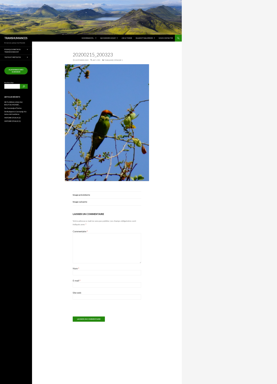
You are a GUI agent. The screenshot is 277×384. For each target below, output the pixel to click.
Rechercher (9, 83)
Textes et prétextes (12, 57)
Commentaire (80, 231)
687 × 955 (96, 60)
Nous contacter (166, 38)
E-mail (77, 280)
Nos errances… (88, 38)
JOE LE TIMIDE (126, 38)
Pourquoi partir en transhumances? (12, 50)
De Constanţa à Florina (12, 108)
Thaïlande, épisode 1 (113, 60)
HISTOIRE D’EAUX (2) (12, 118)
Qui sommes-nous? (108, 38)
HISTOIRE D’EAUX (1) (12, 121)
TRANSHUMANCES (15, 38)
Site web (77, 292)
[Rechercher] (24, 86)
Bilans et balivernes (144, 38)
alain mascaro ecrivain (16, 71)
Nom (76, 268)
